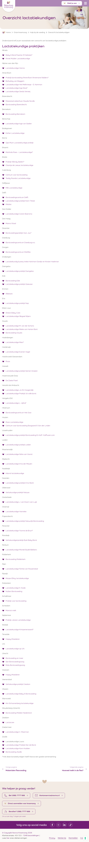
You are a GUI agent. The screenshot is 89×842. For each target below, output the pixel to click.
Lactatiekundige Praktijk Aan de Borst (21, 745)
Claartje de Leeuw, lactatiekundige (19, 165)
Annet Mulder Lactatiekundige (18, 58)
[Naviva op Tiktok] (70, 825)
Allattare (9, 294)
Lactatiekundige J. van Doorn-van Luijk (21, 502)
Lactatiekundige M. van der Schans (20, 326)
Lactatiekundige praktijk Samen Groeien (22, 371)
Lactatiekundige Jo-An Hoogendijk (20, 390)
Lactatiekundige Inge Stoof (16, 88)
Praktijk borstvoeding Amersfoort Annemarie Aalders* (27, 78)
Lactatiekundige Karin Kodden (18, 748)
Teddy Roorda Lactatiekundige (18, 178)
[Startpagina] (8, 6)
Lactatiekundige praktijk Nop (17, 303)
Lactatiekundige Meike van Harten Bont (22, 329)
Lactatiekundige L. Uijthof (16, 403)
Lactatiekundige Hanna (15, 68)
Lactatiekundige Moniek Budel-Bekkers (21, 550)
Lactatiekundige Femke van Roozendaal (22, 569)
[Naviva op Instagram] (58, 825)
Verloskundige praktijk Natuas (17, 492)
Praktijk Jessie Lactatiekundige (18, 620)
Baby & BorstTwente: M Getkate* (19, 55)
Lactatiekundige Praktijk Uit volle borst (21, 393)
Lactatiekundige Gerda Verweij (18, 91)
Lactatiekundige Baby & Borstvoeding (21, 694)
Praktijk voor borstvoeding (16, 601)
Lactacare (10, 722)
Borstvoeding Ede (13, 281)
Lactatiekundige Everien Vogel (18, 352)
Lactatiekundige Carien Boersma (19, 214)
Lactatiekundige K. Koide (16, 588)
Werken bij (62, 838)
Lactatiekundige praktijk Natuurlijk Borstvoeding (25, 521)
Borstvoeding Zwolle (14, 752)
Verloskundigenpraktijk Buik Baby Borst (21, 540)
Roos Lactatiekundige (15, 422)
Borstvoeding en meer (15, 658)
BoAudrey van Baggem (15, 81)
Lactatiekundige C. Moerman (17, 732)
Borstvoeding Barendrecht (16, 104)
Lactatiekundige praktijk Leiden (18, 445)
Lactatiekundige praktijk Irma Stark (20, 483)
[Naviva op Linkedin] (64, 825)
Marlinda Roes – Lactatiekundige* (19, 152)
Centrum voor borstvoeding (17, 175)
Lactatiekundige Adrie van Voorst (19, 454)
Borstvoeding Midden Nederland (19, 713)
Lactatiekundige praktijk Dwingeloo (20, 271)
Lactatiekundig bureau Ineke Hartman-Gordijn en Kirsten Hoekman (32, 262)
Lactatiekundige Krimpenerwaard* (20, 630)
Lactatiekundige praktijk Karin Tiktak (20, 201)
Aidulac (9, 204)
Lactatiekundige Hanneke (16, 511)
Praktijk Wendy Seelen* (15, 162)
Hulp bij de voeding (37, 32)
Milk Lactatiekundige (14, 188)
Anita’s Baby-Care (13, 313)
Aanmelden (73, 838)
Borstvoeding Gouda (14, 333)
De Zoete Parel (12, 380)
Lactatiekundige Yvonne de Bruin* (19, 531)
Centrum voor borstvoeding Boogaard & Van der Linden (28, 426)
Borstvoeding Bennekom (15, 114)
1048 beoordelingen (31, 835)
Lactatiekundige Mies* (15, 342)
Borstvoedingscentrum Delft (17, 197)
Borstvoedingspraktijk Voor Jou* (18, 233)
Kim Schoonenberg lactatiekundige (20, 703)
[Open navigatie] (85, 3)
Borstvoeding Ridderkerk (15, 559)
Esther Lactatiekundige (15, 133)
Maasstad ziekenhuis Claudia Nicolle (20, 101)
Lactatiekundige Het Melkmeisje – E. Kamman (24, 85)
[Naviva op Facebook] (52, 825)
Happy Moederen (13, 639)
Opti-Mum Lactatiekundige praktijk (19, 143)
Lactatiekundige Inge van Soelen (19, 124)
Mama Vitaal (11, 223)
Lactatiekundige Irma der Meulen (19, 464)
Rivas (8, 361)
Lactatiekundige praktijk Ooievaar (19, 284)
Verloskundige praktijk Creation (18, 684)
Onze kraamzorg (20, 32)
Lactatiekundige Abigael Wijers (18, 316)
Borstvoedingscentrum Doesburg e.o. (21, 242)
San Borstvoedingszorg (15, 662)
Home (8, 32)
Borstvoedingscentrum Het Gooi (18, 413)
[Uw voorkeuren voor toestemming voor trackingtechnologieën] (85, 838)
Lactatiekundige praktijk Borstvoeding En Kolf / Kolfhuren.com (30, 435)
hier (8, 838)
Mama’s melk (11, 610)
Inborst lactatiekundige (15, 473)
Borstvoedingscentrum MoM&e (18, 252)
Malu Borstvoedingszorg (15, 665)
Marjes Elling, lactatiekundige (17, 578)
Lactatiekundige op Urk (15, 649)
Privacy (52, 838)
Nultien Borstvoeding (14, 591)
